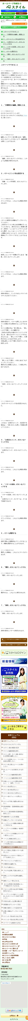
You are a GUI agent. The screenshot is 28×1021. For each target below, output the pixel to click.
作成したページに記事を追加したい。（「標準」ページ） (13, 782)
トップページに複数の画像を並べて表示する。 (13, 824)
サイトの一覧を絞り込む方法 (12, 916)
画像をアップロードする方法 (12, 820)
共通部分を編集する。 (10, 864)
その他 (6, 960)
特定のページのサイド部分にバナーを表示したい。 (13, 856)
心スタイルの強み (10, 937)
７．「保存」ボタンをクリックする (14, 60)
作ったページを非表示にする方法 (13, 770)
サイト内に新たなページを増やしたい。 (13, 765)
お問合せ (7, 962)
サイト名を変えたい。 (10, 786)
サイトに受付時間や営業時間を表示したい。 (13, 812)
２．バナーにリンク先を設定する (14, 39)
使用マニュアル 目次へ (18, 23)
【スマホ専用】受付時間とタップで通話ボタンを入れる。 (13, 885)
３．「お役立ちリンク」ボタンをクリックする (14, 43)
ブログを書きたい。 (9, 867)
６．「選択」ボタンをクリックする (14, 55)
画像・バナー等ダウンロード (13, 951)
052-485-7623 (7, 969)
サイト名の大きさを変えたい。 (13, 793)
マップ (13, 1010)
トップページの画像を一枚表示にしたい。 (13, 829)
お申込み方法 (8, 941)
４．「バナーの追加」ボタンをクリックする (14, 47)
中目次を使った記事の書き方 (12, 901)
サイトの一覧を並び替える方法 (13, 919)
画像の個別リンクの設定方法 (12, 908)
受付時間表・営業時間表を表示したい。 (13, 807)
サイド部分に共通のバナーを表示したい (13, 644)
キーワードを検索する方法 (12, 923)
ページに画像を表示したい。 (12, 838)
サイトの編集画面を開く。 (12, 751)
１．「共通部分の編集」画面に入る (14, 35)
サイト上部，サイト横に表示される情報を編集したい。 (13, 755)
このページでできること (11, 31)
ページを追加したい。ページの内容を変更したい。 (13, 760)
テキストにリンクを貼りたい (12, 860)
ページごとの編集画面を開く (12, 774)
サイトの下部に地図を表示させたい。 (13, 802)
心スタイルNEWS (10, 944)
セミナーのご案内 (10, 948)
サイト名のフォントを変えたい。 (12, 797)
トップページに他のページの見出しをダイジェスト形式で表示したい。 (13, 896)
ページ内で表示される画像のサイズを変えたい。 (14, 640)
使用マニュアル (10, 20)
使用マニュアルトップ (10, 741)
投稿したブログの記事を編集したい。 (13, 876)
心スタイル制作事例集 (11, 955)
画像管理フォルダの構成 (11, 817)
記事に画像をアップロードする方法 (13, 912)
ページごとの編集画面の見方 (12, 778)
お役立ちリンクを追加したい (12, 847)
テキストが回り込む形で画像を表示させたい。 (13, 890)
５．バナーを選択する (10, 51)
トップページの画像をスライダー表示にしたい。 (13, 834)
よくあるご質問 (9, 957)
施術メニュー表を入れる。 (12, 881)
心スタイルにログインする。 (12, 744)
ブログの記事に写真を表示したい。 (13, 871)
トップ (2, 20)
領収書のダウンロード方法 (12, 904)
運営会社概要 (8, 934)
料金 (5, 939)
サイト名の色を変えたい (11, 789)
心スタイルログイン (10, 946)
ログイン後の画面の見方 (11, 747)
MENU (7, 17)
